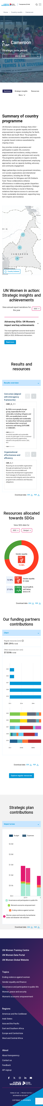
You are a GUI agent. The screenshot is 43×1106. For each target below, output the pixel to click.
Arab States (7, 1019)
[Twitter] (14, 1078)
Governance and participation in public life (23, 900)
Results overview (11, 383)
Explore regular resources (21, 776)
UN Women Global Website (15, 960)
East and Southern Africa (13, 1028)
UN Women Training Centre (15, 950)
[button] (23, 234)
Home (6, 12)
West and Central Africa (12, 1038)
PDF (35, 495)
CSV (28, 495)
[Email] (31, 1078)
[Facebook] (9, 1078)
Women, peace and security (14, 992)
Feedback (6, 1065)
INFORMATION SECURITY (20, 1095)
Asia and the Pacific (10, 1023)
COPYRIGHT (16, 1100)
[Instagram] (20, 1078)
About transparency (10, 1055)
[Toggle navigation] (40, 4)
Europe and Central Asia (12, 1033)
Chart (6, 633)
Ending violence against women (23, 910)
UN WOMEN (27, 1100)
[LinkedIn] (25, 1078)
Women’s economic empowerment (23, 905)
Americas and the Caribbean (14, 1014)
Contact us (7, 1060)
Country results (16, 12)
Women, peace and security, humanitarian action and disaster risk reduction (20, 916)
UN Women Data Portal (13, 955)
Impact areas (9, 824)
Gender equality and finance (14, 982)
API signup (7, 1070)
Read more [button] (10, 342)
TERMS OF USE (14, 1093)
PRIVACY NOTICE (26, 1093)
